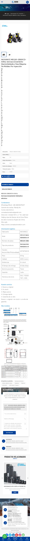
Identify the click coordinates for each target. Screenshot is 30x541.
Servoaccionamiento (19, 381)
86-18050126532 (17, 516)
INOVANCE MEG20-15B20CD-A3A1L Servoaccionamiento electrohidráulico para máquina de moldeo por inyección (14, 407)
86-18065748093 (17, 513)
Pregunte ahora (9, 176)
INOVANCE (4, 385)
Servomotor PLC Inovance (17, 13)
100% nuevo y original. (14, 385)
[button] (28, 478)
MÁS (15, 492)
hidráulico (17, 383)
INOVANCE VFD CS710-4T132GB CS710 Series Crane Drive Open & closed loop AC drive (15, 486)
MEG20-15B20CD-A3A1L (7, 383)
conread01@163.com (13, 507)
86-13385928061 (17, 515)
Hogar (7, 13)
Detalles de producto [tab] (7, 189)
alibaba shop (18, 532)
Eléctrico (23, 383)
